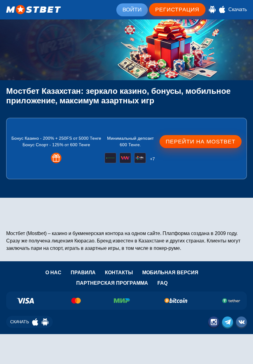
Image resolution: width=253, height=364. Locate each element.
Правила (83, 272)
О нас (53, 272)
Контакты (119, 272)
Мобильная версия (170, 272)
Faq (162, 283)
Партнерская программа (112, 283)
